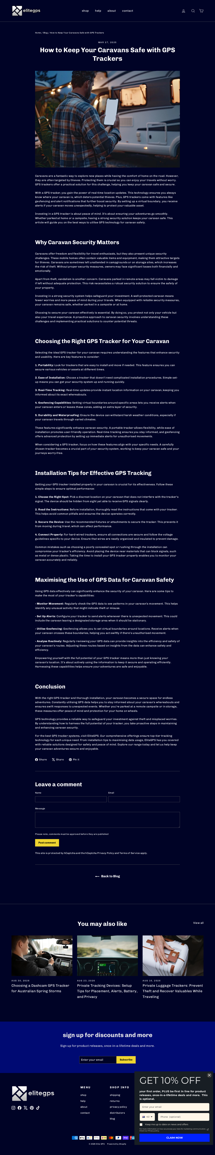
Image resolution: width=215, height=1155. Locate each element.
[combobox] (147, 1117)
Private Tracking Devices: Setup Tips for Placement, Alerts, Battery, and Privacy (107, 991)
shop (85, 10)
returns (115, 1100)
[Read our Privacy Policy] (208, 1129)
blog (112, 1118)
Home (38, 33)
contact (127, 10)
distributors (117, 1112)
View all (198, 922)
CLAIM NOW (174, 1137)
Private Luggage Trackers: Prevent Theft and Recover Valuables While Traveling (173, 991)
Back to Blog (110, 876)
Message (40, 808)
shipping (115, 1094)
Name (38, 792)
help (98, 10)
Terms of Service (129, 853)
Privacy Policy (105, 853)
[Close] (209, 1075)
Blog (45, 33)
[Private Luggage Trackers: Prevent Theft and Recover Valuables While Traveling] (173, 955)
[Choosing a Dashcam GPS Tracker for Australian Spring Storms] (41, 955)
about (112, 10)
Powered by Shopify (116, 1144)
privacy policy (118, 1106)
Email (111, 792)
